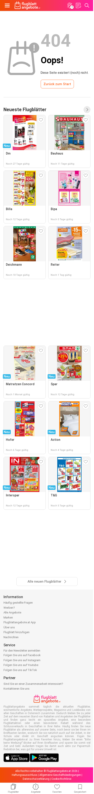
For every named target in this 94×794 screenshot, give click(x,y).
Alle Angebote (12, 612)
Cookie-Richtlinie (61, 778)
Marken (8, 617)
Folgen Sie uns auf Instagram (21, 660)
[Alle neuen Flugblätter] (87, 109)
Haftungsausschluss (24, 774)
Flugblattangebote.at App (19, 622)
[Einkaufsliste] (78, 5)
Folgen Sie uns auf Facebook (22, 655)
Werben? (9, 607)
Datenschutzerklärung (36, 778)
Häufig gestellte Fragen (18, 602)
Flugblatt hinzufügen (16, 632)
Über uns (9, 627)
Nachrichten (11, 637)
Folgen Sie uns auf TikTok (20, 670)
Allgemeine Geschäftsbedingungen (60, 774)
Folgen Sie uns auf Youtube (20, 665)
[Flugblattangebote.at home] (27, 5)
